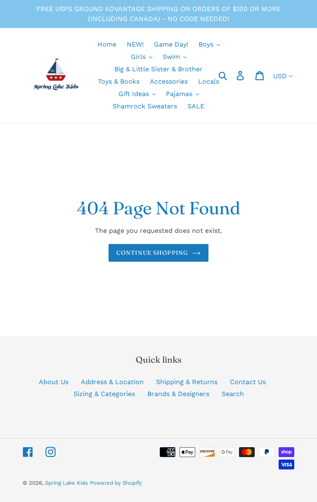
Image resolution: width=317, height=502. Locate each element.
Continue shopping (152, 252)
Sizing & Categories (104, 394)
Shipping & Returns (187, 382)
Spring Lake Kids (66, 483)
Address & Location (112, 382)
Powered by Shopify (116, 483)
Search (233, 394)
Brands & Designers (178, 394)
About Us (54, 382)
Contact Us (248, 382)
